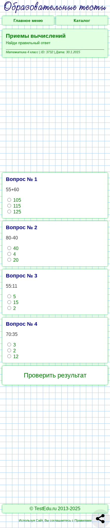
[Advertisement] (55, 115)
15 (15, 302)
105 (16, 200)
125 (16, 211)
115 (16, 205)
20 (15, 260)
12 (15, 356)
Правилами (83, 520)
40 (15, 248)
